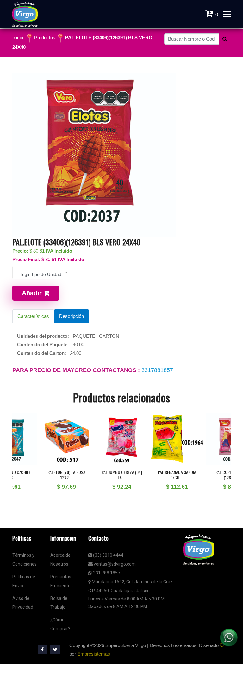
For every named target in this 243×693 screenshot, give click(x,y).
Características (33, 316)
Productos (44, 37)
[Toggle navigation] (227, 14)
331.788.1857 (106, 572)
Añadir (33, 293)
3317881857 (157, 370)
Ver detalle (47, 463)
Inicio (17, 37)
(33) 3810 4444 (107, 555)
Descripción (71, 316)
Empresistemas (93, 654)
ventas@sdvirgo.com (114, 564)
